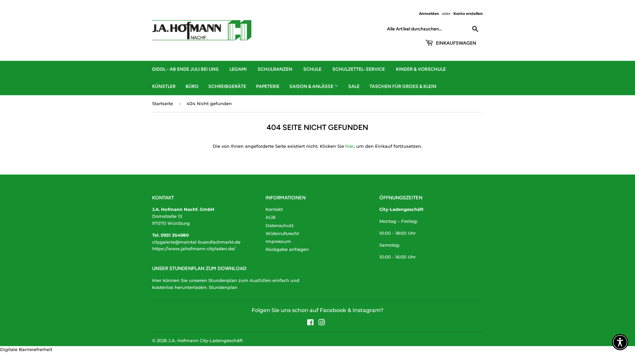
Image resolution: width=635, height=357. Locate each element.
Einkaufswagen (455, 43)
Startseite (162, 103)
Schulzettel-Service (358, 69)
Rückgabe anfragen (287, 249)
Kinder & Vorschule (421, 69)
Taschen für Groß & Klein (402, 86)
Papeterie (267, 86)
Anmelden (429, 13)
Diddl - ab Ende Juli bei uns (185, 69)
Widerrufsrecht (282, 233)
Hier (156, 280)
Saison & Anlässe (311, 86)
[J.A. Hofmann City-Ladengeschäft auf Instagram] (321, 323)
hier (349, 146)
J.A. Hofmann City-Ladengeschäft (205, 340)
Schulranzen (275, 69)
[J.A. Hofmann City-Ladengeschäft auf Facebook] (310, 323)
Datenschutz (280, 225)
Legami (238, 69)
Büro (192, 86)
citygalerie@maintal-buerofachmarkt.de (196, 242)
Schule (312, 69)
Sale (354, 86)
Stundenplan (223, 287)
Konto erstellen (468, 13)
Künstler (164, 86)
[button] (620, 342)
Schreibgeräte (227, 86)
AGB (270, 217)
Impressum (278, 241)
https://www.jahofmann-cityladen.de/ (193, 248)
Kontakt (274, 209)
